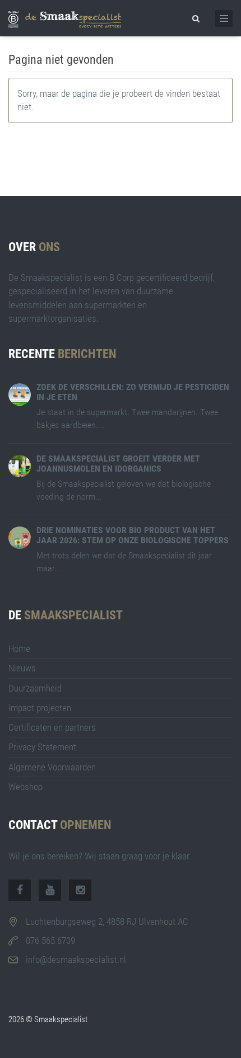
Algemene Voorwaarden (52, 767)
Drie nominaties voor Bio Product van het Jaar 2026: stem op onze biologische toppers (132, 535)
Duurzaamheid (35, 688)
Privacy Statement (42, 747)
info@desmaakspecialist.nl (76, 959)
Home (19, 648)
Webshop (25, 786)
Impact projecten (39, 707)
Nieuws (22, 668)
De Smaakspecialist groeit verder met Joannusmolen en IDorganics (118, 463)
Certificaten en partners (52, 727)
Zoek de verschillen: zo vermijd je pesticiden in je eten (132, 392)
